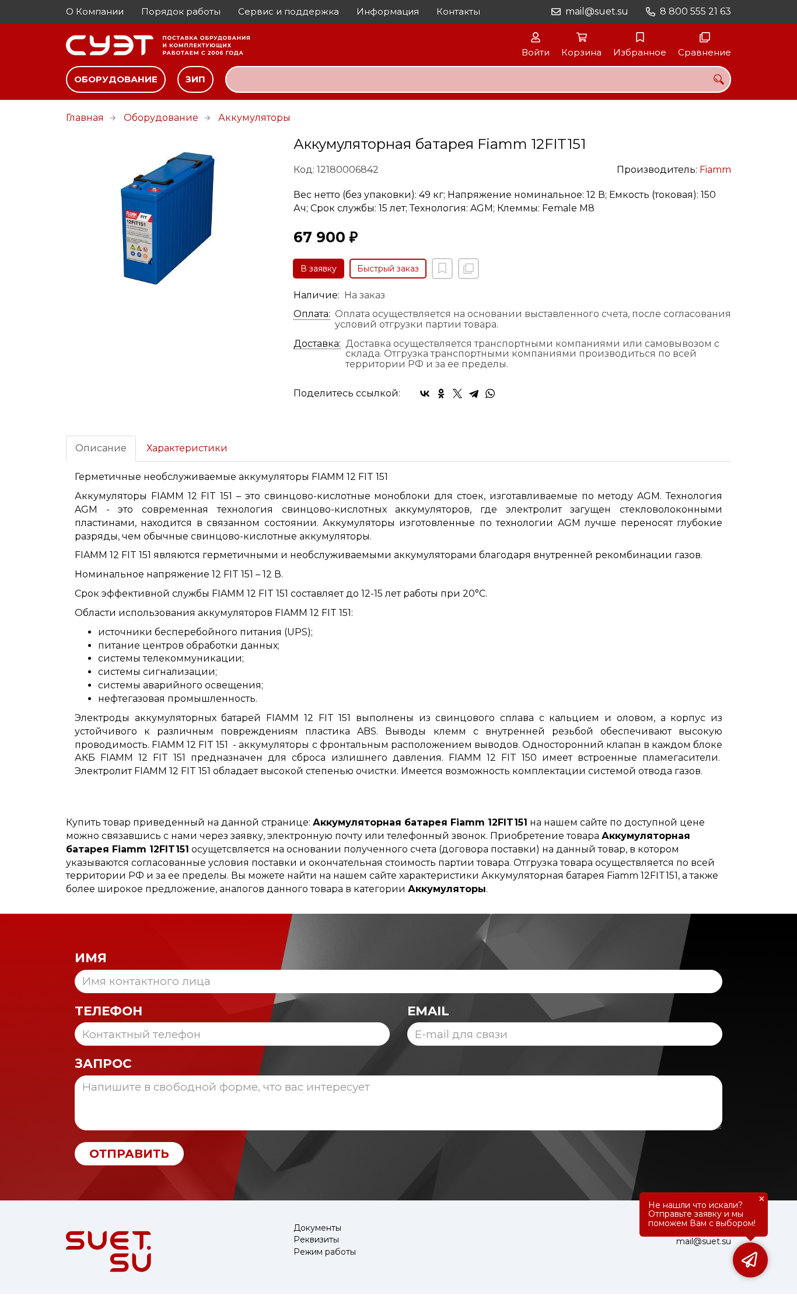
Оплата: (311, 314)
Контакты (458, 11)
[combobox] (478, 79)
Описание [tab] (101, 448)
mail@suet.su (596, 11)
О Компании (95, 11)
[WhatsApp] (490, 394)
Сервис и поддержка (288, 11)
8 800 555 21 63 (695, 11)
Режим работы (324, 1252)
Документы (317, 1228)
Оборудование (116, 79)
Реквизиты (316, 1239)
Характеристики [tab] (187, 448)
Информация (387, 11)
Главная (85, 117)
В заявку (318, 268)
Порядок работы (181, 11)
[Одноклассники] (441, 394)
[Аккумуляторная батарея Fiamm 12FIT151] (171, 215)
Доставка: (317, 344)
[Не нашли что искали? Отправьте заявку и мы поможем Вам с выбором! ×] (750, 1259)
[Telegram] (474, 394)
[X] (457, 394)
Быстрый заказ (388, 268)
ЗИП (195, 79)
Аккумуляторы (254, 117)
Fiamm (715, 169)
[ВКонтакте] (425, 394)
